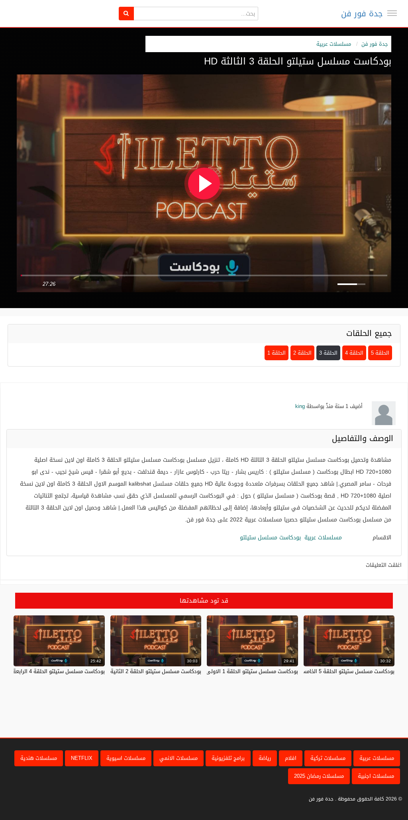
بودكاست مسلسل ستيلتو (270, 537)
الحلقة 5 (380, 353)
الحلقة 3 (328, 353)
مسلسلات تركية (327, 758)
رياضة (265, 758)
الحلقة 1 (276, 353)
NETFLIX (81, 758)
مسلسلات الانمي (178, 758)
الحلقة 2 (302, 353)
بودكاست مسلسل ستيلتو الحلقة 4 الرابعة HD (54, 671)
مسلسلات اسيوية (125, 758)
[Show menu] (392, 13)
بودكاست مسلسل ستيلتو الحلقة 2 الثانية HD (151, 671)
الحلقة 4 (354, 353)
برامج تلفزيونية (228, 758)
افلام (290, 758)
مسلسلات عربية (333, 44)
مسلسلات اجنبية (376, 776)
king (300, 406)
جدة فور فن (362, 13)
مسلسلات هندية (38, 758)
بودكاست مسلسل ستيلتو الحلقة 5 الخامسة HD (342, 671)
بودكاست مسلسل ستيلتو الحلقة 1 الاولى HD (247, 671)
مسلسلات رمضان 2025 (319, 776)
